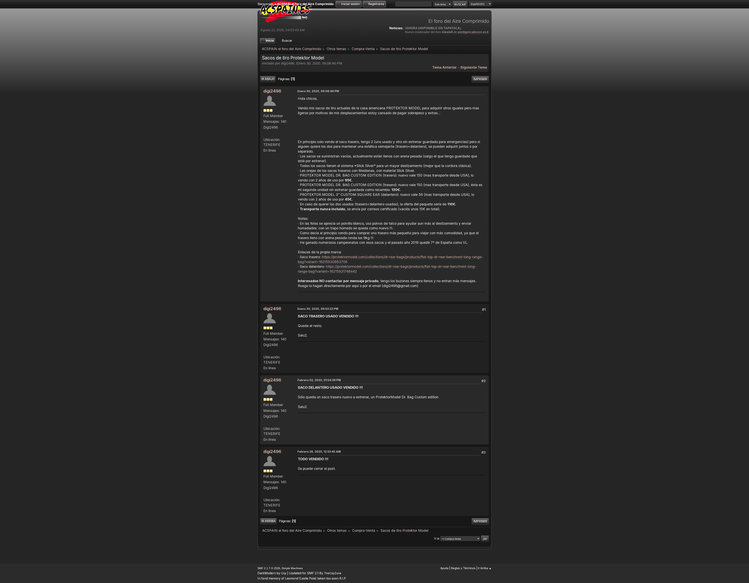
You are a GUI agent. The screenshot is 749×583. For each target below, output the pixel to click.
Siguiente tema (473, 67)
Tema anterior (444, 67)
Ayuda (444, 568)
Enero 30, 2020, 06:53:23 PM (317, 308)
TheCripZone (332, 573)
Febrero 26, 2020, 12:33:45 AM (319, 451)
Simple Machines (292, 568)
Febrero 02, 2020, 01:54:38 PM (319, 380)
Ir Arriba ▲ (485, 568)
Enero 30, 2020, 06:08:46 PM (318, 91)
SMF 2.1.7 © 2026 (268, 568)
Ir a (436, 538)
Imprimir (480, 79)
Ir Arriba (268, 521)
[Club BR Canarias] (264, 134)
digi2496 (272, 91)
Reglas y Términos (463, 568)
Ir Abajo (267, 79)
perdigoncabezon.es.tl (473, 32)
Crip (283, 573)
